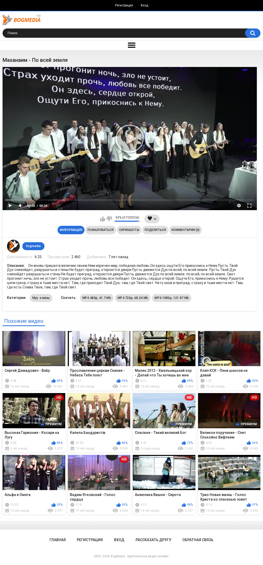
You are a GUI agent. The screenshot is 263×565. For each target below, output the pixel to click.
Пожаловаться (101, 230)
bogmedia (33, 246)
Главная (58, 540)
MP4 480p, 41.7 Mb (96, 298)
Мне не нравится (109, 218)
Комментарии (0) (186, 230)
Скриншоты (129, 230)
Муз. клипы (41, 298)
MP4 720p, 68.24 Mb (133, 298)
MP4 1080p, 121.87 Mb (172, 298)
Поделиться (155, 230)
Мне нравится (102, 218)
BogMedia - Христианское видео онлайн (139, 556)
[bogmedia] (13, 246)
